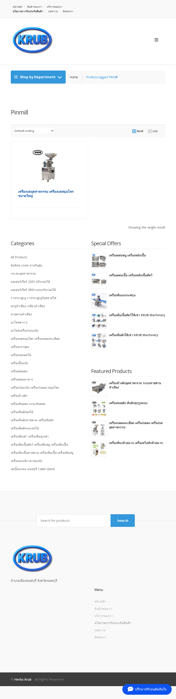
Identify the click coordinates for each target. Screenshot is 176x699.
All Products (19, 257)
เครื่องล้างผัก (19, 396)
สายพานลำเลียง (21, 314)
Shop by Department (37, 77)
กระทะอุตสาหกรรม (23, 273)
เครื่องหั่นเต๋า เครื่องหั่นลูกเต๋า (30, 436)
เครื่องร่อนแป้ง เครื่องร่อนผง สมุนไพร (35, 387)
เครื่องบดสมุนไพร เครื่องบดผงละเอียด (35, 339)
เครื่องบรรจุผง (20, 347)
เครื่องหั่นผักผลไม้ (22, 412)
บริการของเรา (54, 6)
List (155, 131)
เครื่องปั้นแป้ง (19, 363)
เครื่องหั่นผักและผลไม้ (25, 428)
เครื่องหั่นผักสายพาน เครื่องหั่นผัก (32, 420)
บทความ (53, 11)
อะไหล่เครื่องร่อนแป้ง (24, 330)
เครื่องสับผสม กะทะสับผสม (28, 404)
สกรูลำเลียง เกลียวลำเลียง (28, 306)
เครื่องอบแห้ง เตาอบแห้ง (26, 461)
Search (122, 520)
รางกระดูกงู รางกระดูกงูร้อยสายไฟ (33, 298)
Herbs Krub (23, 679)
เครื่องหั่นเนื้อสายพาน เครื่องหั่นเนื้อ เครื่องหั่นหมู (42, 453)
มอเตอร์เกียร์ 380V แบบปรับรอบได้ (33, 290)
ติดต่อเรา (68, 11)
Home (74, 77)
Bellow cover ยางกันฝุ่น (26, 265)
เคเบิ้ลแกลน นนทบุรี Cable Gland (33, 469)
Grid (139, 131)
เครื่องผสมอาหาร (22, 379)
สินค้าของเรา (34, 6)
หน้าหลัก (17, 6)
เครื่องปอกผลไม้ (21, 355)
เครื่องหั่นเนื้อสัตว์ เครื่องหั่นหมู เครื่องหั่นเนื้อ (39, 444)
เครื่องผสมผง (19, 371)
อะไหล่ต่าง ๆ (19, 322)
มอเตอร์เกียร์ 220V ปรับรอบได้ (30, 282)
